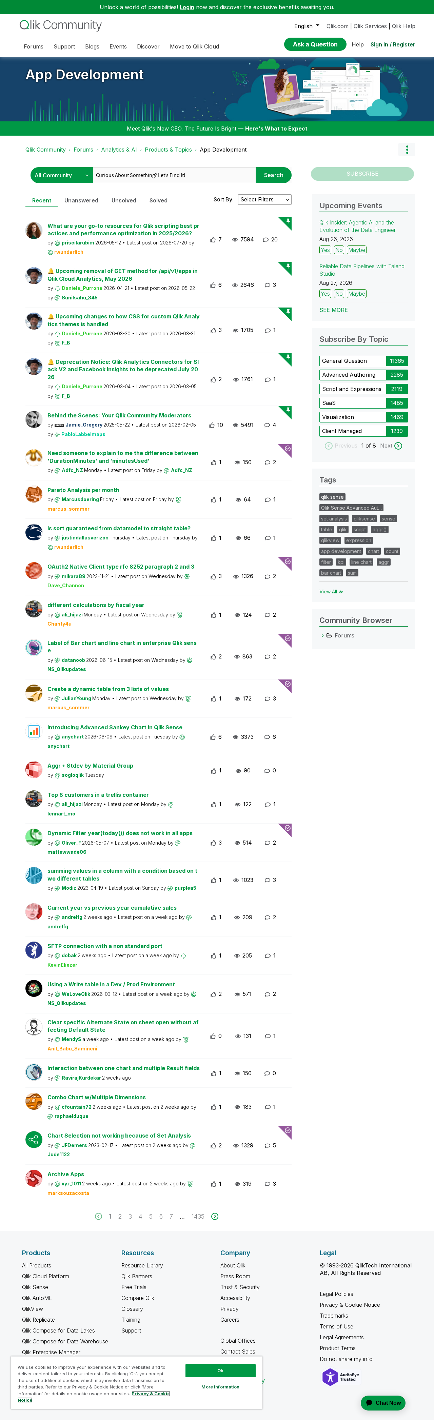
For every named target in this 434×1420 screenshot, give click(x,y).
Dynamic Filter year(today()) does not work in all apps (120, 833)
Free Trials (133, 1287)
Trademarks (334, 1315)
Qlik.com (338, 26)
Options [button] (406, 149)
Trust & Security (240, 1287)
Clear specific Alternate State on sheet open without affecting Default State (123, 1026)
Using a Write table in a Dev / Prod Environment (111, 984)
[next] (214, 1216)
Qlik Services (370, 26)
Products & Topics (168, 149)
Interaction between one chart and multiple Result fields (123, 1068)
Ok (220, 1370)
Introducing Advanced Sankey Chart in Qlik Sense (114, 727)
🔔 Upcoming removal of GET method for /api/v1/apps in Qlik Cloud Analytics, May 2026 (122, 275)
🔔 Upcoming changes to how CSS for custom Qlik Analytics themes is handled (123, 320)
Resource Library (142, 1265)
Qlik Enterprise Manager (51, 1352)
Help (358, 44)
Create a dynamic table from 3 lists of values (108, 689)
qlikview (330, 540)
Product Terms (338, 1348)
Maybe (356, 249)
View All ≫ (331, 591)
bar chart (331, 573)
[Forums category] (322, 635)
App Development (84, 74)
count (392, 551)
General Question (344, 360)
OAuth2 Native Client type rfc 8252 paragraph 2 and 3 (120, 566)
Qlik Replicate (38, 1319)
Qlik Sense (35, 1287)
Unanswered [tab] (81, 200)
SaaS (329, 402)
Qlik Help (403, 26)
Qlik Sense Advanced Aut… (351, 508)
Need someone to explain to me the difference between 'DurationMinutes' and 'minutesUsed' (122, 457)
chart (373, 551)
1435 (198, 1216)
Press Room (235, 1276)
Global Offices (238, 1340)
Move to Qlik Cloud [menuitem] (194, 46)
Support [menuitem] (64, 46)
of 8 (372, 445)
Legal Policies (336, 1293)
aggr (383, 562)
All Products (36, 1265)
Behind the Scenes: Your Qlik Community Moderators (119, 415)
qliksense (364, 518)
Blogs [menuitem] (92, 46)
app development (341, 551)
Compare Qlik (137, 1298)
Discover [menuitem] (148, 46)
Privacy (229, 1308)
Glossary (132, 1308)
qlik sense (332, 497)
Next (386, 445)
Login (187, 7)
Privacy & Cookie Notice (350, 1304)
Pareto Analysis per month (83, 490)
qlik (343, 529)
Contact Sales (237, 1351)
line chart (361, 562)
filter (326, 562)
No (339, 249)
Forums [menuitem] (33, 46)
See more (333, 310)
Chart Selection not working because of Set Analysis (119, 1135)
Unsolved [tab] (124, 200)
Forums (83, 149)
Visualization (338, 417)
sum (352, 573)
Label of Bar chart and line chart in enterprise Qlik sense (122, 646)
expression (358, 540)
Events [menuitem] (118, 46)
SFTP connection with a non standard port (104, 946)
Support (131, 1330)
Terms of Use (336, 1326)
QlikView (32, 1308)
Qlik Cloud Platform (45, 1276)
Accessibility (235, 1298)
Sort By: (224, 199)
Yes (325, 249)
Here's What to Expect (276, 128)
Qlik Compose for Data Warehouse (65, 1341)
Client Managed (342, 431)
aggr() (380, 529)
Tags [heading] (327, 479)
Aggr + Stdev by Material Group (90, 765)
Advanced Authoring (348, 374)
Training (130, 1319)
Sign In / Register (393, 44)
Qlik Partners (136, 1276)
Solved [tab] (158, 200)
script (360, 529)
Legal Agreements (342, 1337)
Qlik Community (45, 149)
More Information (220, 1386)
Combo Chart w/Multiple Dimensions (96, 1097)
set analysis (334, 518)
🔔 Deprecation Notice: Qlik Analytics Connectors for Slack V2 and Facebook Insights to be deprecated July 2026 (123, 369)
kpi (341, 562)
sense (388, 518)
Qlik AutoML (37, 1298)
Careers (229, 1319)
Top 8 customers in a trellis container (98, 794)
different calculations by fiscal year (95, 604)
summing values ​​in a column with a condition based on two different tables (122, 874)
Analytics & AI (119, 149)
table (326, 529)
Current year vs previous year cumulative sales (112, 907)
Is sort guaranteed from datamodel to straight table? (119, 528)
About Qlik (232, 1265)
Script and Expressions (351, 389)
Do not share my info (347, 1359)
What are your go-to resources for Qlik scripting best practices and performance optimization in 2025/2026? (123, 229)
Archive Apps (65, 1174)
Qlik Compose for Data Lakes (58, 1330)
